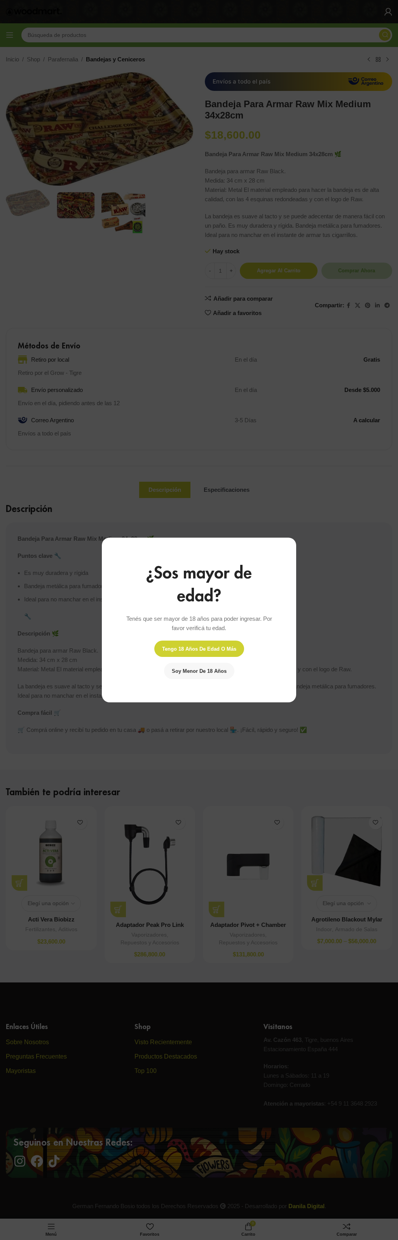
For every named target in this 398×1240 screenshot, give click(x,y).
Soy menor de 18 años (199, 671)
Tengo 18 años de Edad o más (199, 649)
